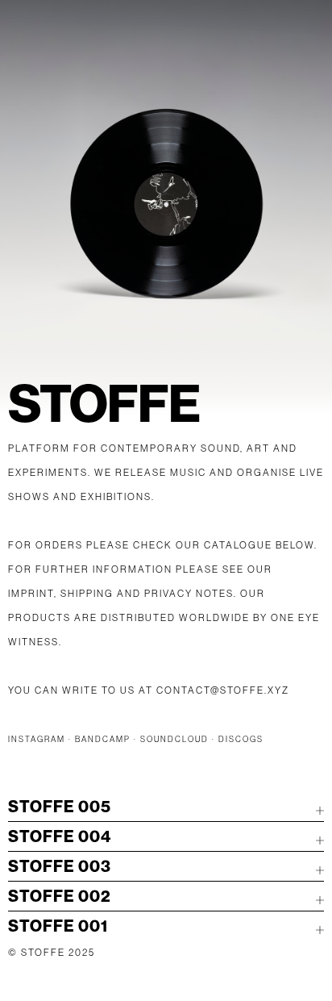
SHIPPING (87, 593)
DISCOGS (241, 739)
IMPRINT (31, 593)
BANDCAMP (103, 739)
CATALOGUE (238, 545)
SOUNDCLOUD (174, 739)
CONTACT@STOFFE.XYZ (222, 690)
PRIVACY (168, 593)
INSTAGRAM (36, 739)
